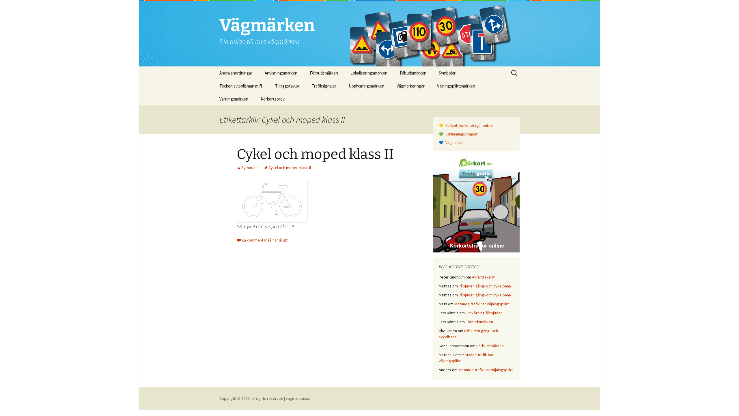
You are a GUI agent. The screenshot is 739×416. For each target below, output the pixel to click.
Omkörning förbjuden (484, 312)
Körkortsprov (273, 99)
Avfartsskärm (483, 277)
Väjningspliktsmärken (456, 86)
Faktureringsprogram (461, 134)
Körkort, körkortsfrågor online (468, 125)
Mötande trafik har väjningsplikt (481, 304)
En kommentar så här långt (265, 240)
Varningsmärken (233, 99)
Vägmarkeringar (411, 86)
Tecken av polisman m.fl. (241, 86)
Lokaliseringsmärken (368, 73)
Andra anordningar (235, 73)
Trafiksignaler (324, 86)
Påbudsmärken (413, 73)
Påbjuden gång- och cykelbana (485, 286)
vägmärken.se (298, 398)
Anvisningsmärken (281, 73)
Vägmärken (454, 142)
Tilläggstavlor (287, 86)
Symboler (447, 73)
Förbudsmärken (324, 73)
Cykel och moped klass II (315, 154)
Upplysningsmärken (366, 86)
